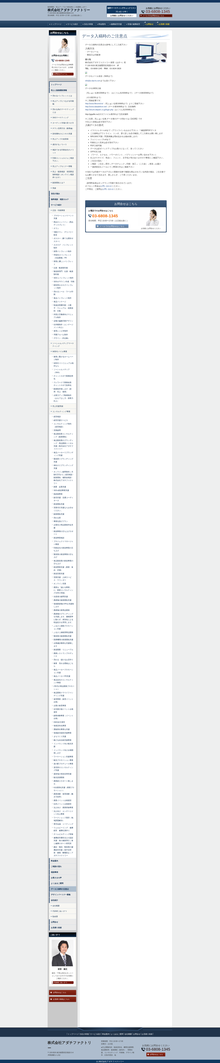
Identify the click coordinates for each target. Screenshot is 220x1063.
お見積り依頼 (164, 24)
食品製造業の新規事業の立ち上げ (63, 562)
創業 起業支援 (60, 487)
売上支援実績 (57, 406)
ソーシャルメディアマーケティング (63, 344)
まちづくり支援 (60, 736)
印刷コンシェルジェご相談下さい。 (63, 159)
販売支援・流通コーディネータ (63, 499)
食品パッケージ (60, 302)
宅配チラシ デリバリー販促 (63, 233)
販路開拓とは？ (58, 183)
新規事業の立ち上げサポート (63, 532)
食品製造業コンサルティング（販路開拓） (63, 435)
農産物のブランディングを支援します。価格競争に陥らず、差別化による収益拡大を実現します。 (63, 618)
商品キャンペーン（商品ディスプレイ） (63, 223)
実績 (54, 188)
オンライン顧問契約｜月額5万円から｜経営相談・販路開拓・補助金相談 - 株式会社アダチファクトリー (64, 477)
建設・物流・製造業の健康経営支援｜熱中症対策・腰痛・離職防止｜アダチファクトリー (63, 851)
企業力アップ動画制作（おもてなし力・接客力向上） (63, 398)
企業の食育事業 (60, 706)
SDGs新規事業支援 (61, 490)
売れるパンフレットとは (62, 96)
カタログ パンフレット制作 (63, 246)
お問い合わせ (106, 186)
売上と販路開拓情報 (59, 90)
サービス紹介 (72, 24)
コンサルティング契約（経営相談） (62, 425)
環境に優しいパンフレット (63, 262)
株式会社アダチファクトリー (69, 10)
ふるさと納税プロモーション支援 (63, 627)
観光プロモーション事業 (63, 760)
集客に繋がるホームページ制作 (63, 358)
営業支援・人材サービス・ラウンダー (62, 578)
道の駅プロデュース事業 (63, 764)
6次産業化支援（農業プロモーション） (64, 788)
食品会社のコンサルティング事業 (63, 681)
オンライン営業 (60, 584)
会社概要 (56, 906)
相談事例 (54, 872)
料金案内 (102, 24)
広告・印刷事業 (58, 210)
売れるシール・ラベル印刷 (63, 293)
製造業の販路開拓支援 (63, 636)
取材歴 (55, 917)
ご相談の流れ (56, 866)
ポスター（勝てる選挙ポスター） (63, 239)
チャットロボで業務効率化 (63, 377)
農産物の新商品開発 (62, 610)
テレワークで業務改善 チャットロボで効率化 (63, 383)
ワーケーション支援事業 (63, 757)
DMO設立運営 (59, 722)
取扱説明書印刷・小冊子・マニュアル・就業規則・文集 (63, 308)
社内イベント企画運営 (62, 804)
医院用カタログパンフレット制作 (63, 286)
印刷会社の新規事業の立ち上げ (63, 549)
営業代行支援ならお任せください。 (63, 509)
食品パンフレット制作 (62, 298)
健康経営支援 (116, 24)
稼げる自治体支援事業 (62, 740)
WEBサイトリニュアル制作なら (64, 364)
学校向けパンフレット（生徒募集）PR (62, 256)
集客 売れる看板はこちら (63, 664)
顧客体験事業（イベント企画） (63, 717)
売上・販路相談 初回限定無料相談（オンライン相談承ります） (63, 174)
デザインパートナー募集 (61, 895)
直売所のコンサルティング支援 (63, 768)
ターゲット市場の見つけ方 (63, 123)
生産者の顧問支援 (61, 597)
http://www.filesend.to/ (94, 103)
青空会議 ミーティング (63, 824)
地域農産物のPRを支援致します (64, 605)
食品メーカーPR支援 (62, 676)
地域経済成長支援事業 (62, 733)
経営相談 (57, 417)
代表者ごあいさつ (59, 911)
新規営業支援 (59, 574)
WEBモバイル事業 (59, 351)
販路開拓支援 (59, 514)
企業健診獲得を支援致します (63, 644)
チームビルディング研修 (63, 834)
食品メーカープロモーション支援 (63, 671)
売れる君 (57, 518)
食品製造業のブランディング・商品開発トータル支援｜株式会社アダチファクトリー (63, 444)
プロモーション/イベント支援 (64, 217)
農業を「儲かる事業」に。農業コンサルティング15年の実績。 (63, 590)
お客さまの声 (56, 878)
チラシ (56, 228)
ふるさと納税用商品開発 (63, 632)
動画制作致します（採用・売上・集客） (62, 390)
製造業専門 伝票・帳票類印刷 (63, 272)
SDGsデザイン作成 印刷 (64, 282)
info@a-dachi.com (92, 81)
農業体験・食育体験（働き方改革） (63, 795)
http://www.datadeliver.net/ (96, 106)
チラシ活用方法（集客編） (63, 128)
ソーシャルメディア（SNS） (62, 370)
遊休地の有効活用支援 (62, 774)
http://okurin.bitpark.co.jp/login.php (99, 110)
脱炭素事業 (58, 494)
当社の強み (55, 194)
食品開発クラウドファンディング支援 (63, 694)
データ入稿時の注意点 (60, 889)
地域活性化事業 (60, 726)
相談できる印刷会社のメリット (63, 151)
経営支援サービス (61, 420)
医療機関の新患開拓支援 (63, 640)
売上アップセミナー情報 (62, 166)
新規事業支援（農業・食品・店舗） (63, 568)
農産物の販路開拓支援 (62, 600)
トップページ (56, 24)
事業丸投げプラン (61, 521)
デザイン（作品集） (62, 338)
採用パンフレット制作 (62, 251)
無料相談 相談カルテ (61, 199)
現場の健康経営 (134, 24)
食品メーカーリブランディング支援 (63, 453)
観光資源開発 (59, 777)
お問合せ (149, 24)
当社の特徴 (88, 24)
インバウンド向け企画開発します (63, 751)
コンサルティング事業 (61, 411)
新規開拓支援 (59, 504)
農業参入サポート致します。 (63, 782)
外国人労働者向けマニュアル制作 (63, 315)
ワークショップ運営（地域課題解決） (63, 819)
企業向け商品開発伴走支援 (63, 526)
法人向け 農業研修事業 (63, 807)
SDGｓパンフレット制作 (63, 278)
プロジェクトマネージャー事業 (63, 542)
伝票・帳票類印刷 (61, 268)
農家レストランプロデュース (63, 654)
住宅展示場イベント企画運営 (63, 710)
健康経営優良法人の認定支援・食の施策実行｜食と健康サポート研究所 (63, 840)
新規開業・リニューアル (63, 650)
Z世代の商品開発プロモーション (64, 687)
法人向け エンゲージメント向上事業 (63, 812)
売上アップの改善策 (60, 139)
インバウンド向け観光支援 (63, 745)
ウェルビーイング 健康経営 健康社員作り (63, 829)
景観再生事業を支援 (62, 729)
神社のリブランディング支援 (63, 466)
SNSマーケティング (60, 118)
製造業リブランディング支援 (63, 460)
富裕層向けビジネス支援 (62, 134)
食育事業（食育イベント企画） (63, 700)
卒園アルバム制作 (61, 335)
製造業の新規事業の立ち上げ (63, 555)
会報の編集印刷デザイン (63, 321)
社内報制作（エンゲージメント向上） (63, 326)
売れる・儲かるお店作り (63, 660)
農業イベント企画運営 (62, 800)
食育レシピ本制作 (61, 331)
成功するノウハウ (59, 144)
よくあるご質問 (57, 883)
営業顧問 (57, 430)
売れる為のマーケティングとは (63, 110)
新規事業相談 (59, 538)
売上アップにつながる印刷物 (63, 102)
